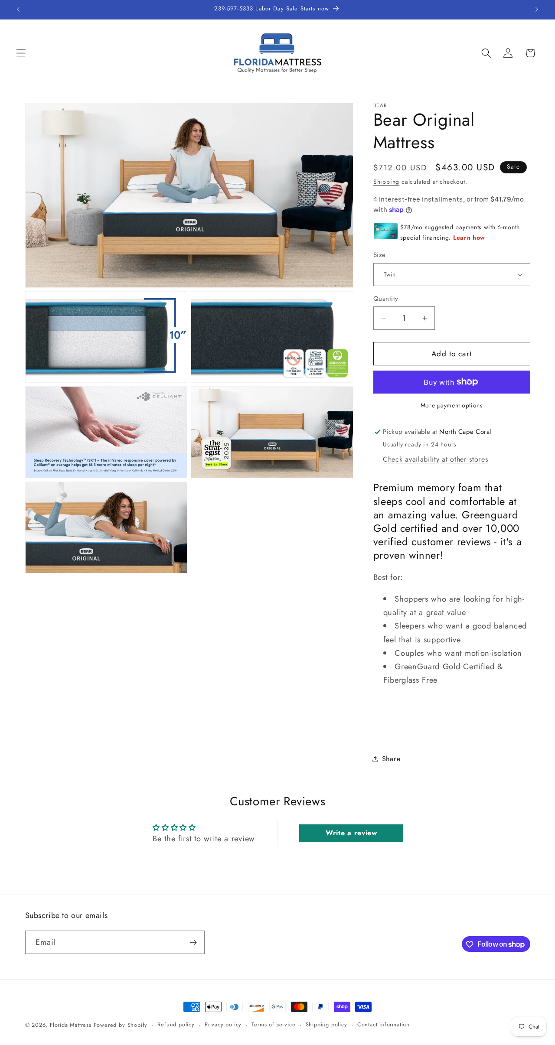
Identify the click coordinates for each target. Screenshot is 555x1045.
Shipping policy (326, 1024)
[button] (21, 53)
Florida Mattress (70, 1025)
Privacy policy (223, 1024)
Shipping (386, 181)
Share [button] (391, 759)
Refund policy (175, 1024)
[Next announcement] (536, 9)
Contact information (383, 1024)
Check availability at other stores (435, 459)
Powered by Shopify (121, 1025)
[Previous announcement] (18, 9)
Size (379, 255)
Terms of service (273, 1024)
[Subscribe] (193, 942)
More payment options (452, 405)
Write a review (351, 833)
